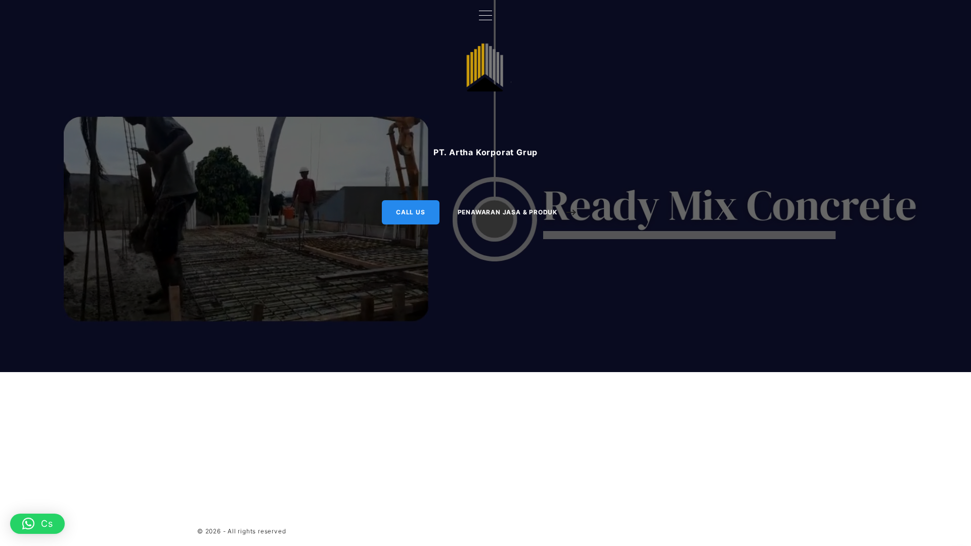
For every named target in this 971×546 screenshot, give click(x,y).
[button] (37, 524)
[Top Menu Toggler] (485, 15)
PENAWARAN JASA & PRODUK (507, 212)
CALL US (410, 212)
